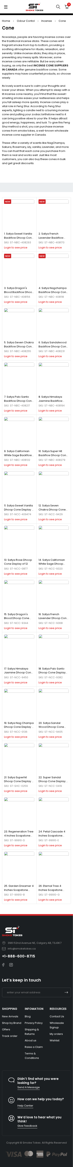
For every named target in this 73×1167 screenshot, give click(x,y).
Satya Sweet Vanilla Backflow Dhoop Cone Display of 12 (18, 238)
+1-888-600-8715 (18, 956)
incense (46, 21)
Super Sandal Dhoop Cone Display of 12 (54, 781)
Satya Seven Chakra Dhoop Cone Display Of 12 (52, 509)
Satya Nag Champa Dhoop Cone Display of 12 (19, 727)
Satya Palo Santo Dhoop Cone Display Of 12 (52, 672)
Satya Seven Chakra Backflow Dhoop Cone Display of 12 (19, 346)
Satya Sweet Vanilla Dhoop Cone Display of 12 (19, 509)
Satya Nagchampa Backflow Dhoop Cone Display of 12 (53, 292)
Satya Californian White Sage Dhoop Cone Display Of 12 (52, 564)
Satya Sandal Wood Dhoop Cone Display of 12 (51, 727)
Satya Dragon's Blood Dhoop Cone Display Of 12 (16, 618)
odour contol (26, 21)
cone (62, 21)
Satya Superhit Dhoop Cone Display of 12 (19, 781)
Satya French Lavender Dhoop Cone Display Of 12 (53, 618)
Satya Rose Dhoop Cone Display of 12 (18, 562)
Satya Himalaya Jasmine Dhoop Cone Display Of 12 (18, 672)
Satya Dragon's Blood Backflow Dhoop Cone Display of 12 (19, 292)
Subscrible (66, 992)
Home (6, 21)
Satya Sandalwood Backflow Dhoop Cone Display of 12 (53, 346)
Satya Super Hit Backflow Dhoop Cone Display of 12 (53, 455)
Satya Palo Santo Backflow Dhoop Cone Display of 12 (18, 401)
